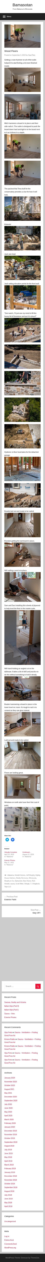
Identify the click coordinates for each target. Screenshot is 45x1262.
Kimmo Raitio (9, 1039)
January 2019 (9, 1172)
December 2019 (10, 1131)
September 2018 (10, 1187)
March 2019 (9, 1165)
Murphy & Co (9, 881)
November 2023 (10, 1082)
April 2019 (8, 1161)
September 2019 (10, 1142)
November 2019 (10, 1134)
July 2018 (8, 1195)
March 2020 (9, 1119)
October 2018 (9, 1184)
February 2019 (10, 1168)
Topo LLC (7, 887)
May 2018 (8, 1203)
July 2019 (8, 1150)
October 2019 (9, 1138)
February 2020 (10, 1123)
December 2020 (10, 1097)
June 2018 (8, 1199)
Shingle (26, 884)
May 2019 (8, 1157)
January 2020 (9, 1127)
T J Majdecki (35, 884)
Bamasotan (22, 5)
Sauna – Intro (9, 1014)
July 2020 (8, 1104)
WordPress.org (10, 1248)
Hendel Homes (20, 875)
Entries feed (9, 1240)
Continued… (26, 852)
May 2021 (8, 1093)
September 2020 (10, 1101)
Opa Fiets (31, 55)
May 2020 (8, 1112)
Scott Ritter (19, 884)
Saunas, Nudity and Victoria (15, 1002)
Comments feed (10, 1244)
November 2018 (10, 1180)
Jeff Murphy (30, 875)
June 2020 (8, 1108)
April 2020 (8, 1116)
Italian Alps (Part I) (11, 1010)
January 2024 (9, 1078)
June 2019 (8, 1153)
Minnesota (32, 878)
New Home (27, 881)
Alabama (10, 875)
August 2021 (9, 1089)
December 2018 (10, 1176)
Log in (6, 1236)
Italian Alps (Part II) (11, 1006)
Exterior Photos (9, 860)
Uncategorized (10, 1221)
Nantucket (18, 881)
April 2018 (8, 1206)
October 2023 (9, 1085)
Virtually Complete (10, 852)
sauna (12, 884)
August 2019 (9, 1146)
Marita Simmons (22, 878)
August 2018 (9, 1191)
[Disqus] (22, 949)
